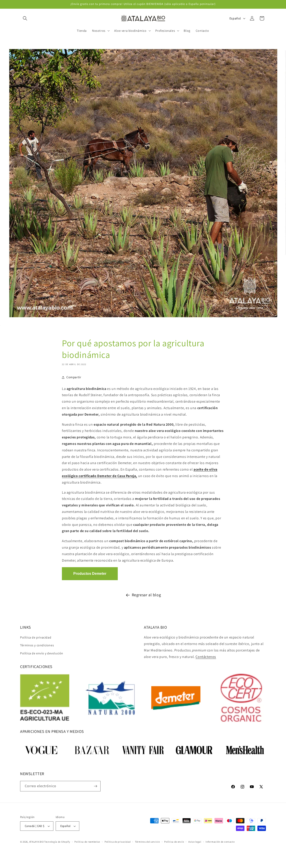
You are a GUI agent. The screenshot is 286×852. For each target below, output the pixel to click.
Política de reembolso (87, 841)
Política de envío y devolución (41, 653)
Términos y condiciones (37, 645)
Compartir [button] (73, 377)
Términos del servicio (147, 841)
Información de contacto (220, 841)
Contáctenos (206, 656)
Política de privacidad (35, 637)
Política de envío (174, 841)
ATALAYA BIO (36, 841)
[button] (25, 18)
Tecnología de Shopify (57, 841)
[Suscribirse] (95, 786)
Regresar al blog (146, 594)
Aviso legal (194, 841)
